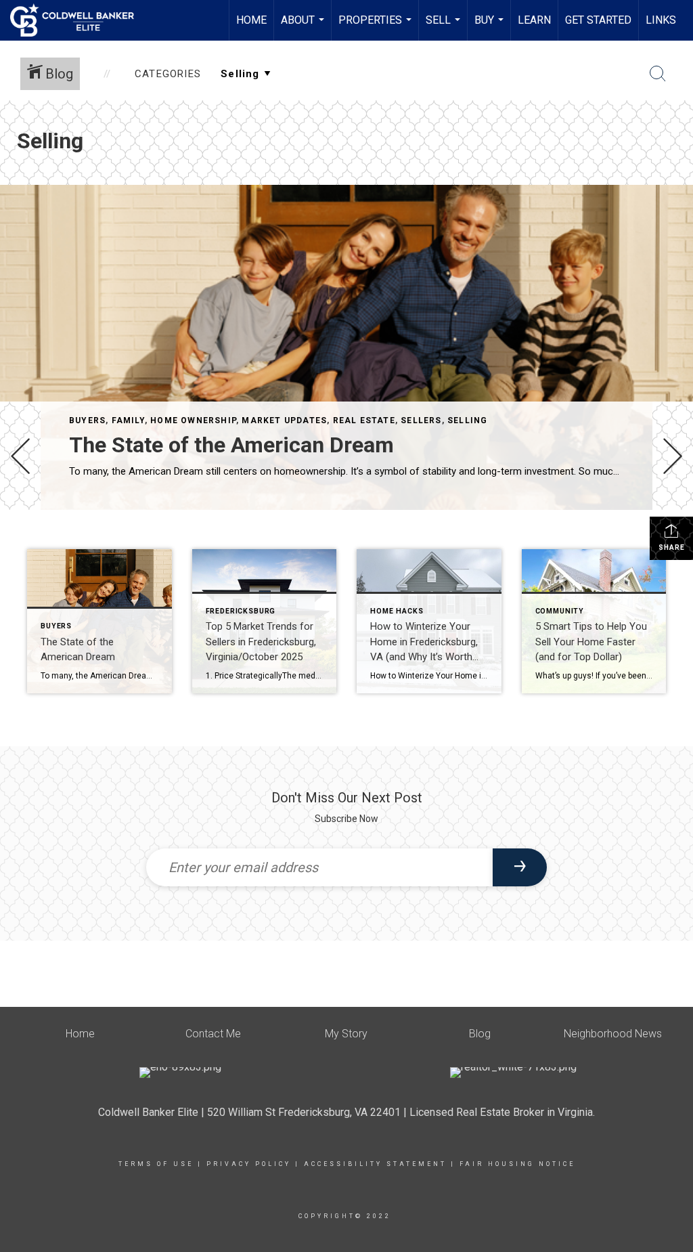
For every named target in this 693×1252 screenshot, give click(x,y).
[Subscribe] (520, 867)
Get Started (598, 20)
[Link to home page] (79, 20)
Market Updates (284, 420)
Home (251, 20)
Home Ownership (193, 420)
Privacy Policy (248, 1164)
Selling (467, 420)
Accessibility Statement (375, 1164)
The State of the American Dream (231, 445)
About (304, 27)
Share (671, 547)
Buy (490, 27)
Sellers (421, 420)
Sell (445, 27)
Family (128, 420)
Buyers (87, 420)
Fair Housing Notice (517, 1164)
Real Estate (364, 420)
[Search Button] (658, 74)
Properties (376, 27)
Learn (534, 20)
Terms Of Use (156, 1164)
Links (661, 20)
